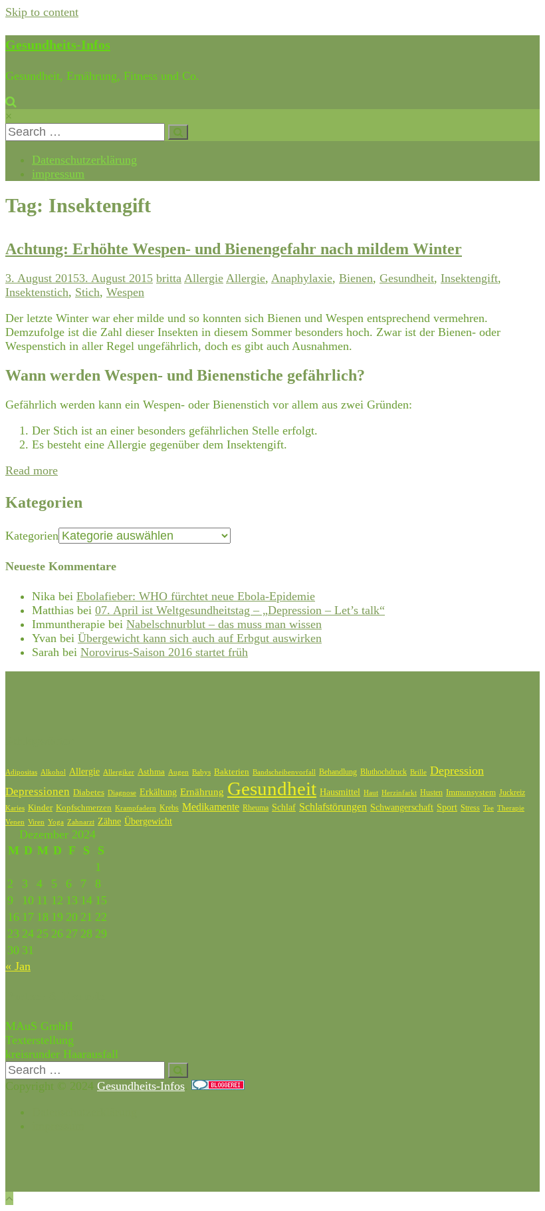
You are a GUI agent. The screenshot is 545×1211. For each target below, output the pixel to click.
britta (168, 278)
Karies (15, 808)
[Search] (178, 132)
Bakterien (231, 772)
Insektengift (469, 278)
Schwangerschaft (401, 807)
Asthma (151, 772)
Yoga (56, 822)
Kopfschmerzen (84, 807)
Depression (457, 770)
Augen (178, 772)
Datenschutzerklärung (84, 159)
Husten (431, 792)
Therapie (510, 808)
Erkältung (158, 792)
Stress (470, 807)
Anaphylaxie (301, 278)
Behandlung (338, 772)
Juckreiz (512, 792)
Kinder (40, 807)
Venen (15, 822)
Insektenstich (36, 292)
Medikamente (210, 806)
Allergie (203, 278)
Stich (87, 292)
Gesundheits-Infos (57, 44)
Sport (447, 807)
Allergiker (118, 772)
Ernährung (202, 791)
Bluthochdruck (383, 772)
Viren (36, 822)
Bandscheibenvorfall (284, 772)
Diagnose (122, 792)
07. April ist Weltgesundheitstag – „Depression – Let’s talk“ (240, 610)
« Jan (18, 966)
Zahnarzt (80, 822)
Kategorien (31, 535)
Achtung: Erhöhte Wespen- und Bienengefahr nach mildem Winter (233, 249)
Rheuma (256, 807)
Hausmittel (340, 792)
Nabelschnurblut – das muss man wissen (224, 624)
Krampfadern (135, 808)
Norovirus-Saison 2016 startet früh (164, 652)
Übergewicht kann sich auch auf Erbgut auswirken (200, 638)
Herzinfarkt (399, 792)
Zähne (109, 821)
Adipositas (21, 772)
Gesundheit (407, 278)
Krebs (169, 807)
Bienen (356, 278)
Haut (371, 792)
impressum (58, 173)
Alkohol (53, 772)
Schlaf (284, 807)
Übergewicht (148, 821)
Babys (201, 772)
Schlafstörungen (333, 806)
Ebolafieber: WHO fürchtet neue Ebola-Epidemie (195, 596)
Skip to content (41, 12)
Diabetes (88, 792)
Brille (418, 772)
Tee (488, 808)
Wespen (125, 292)
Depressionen (37, 791)
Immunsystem (471, 792)
